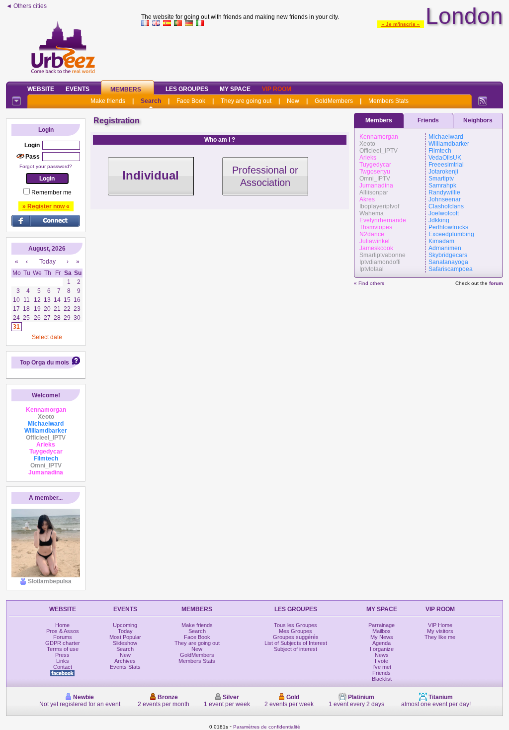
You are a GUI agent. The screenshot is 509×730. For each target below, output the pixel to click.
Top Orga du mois (44, 362)
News (382, 655)
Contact (62, 667)
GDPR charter (62, 643)
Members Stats (388, 100)
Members (125, 89)
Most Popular (125, 637)
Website (40, 89)
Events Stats (125, 667)
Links (62, 661)
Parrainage (381, 625)
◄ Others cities (26, 5)
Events (77, 89)
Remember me (51, 192)
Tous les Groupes (295, 625)
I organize (382, 649)
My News (381, 637)
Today (125, 631)
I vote (381, 661)
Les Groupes (187, 89)
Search (151, 100)
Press (62, 655)
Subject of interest (295, 649)
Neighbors (478, 120)
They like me (439, 637)
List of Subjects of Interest (295, 643)
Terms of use (63, 649)
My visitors (440, 631)
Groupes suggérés (296, 637)
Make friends (107, 100)
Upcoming (125, 625)
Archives (125, 661)
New (293, 100)
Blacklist (382, 679)
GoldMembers (334, 100)
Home (62, 625)
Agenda (381, 643)
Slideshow (125, 643)
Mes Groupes (295, 631)
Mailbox (381, 631)
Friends (428, 120)
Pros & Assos (62, 631)
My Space (235, 89)
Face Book (190, 100)
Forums (62, 637)
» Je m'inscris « (400, 24)
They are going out (246, 100)
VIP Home (440, 625)
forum (496, 283)
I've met (381, 667)
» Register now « (46, 206)
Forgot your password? (45, 166)
